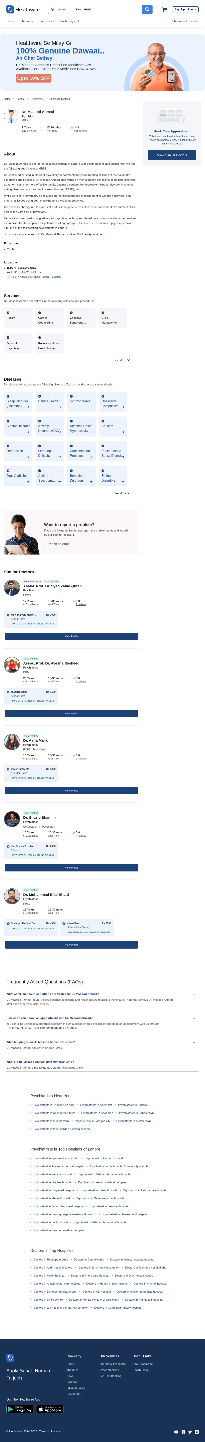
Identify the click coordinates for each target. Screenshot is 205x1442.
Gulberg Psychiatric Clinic (22, 268)
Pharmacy (26, 21)
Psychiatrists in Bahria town (136, 1112)
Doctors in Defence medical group (54, 1291)
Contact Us (73, 1394)
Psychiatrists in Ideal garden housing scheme (62, 1128)
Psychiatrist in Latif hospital (50, 1222)
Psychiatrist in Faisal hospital (98, 1190)
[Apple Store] (49, 1409)
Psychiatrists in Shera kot (96, 1104)
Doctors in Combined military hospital (117, 1307)
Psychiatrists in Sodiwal (133, 1104)
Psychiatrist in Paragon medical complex (58, 1230)
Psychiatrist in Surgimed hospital (53, 1190)
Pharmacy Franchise (185, 21)
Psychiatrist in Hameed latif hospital (124, 1214)
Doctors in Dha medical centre (134, 1275)
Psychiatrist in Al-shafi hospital (104, 1158)
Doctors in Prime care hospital (90, 1275)
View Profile (71, 636)
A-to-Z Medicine (143, 1363)
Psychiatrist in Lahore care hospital (145, 1190)
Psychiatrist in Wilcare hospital (52, 1174)
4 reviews (81, 835)
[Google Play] (19, 1409)
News (69, 1375)
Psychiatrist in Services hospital (109, 1206)
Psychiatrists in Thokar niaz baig (53, 1104)
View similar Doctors (172, 155)
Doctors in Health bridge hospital (107, 1283)
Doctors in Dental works (89, 1259)
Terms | (44, 1431)
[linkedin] (197, 1431)
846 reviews (80, 130)
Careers (71, 1382)
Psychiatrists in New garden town (54, 1112)
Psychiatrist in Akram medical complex (102, 1182)
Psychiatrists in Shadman (97, 1112)
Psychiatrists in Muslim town (51, 1120)
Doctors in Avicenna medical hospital (140, 1291)
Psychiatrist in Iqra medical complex (56, 1158)
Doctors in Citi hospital (96, 1291)
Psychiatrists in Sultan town (133, 1120)
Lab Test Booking (110, 1375)
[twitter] (190, 1431)
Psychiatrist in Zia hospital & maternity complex (120, 1166)
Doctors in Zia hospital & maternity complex (60, 1307)
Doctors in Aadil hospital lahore (52, 1267)
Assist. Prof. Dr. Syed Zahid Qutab (52, 586)
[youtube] (176, 1431)
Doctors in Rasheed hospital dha (145, 1267)
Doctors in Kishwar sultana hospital (132, 1259)
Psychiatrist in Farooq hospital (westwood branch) (64, 1214)
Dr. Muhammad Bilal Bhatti (46, 895)
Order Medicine (109, 1369)
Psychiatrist (37, 99)
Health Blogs (67, 21)
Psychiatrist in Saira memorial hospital (100, 1198)
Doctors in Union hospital (49, 1275)
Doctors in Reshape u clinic (50, 1259)
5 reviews (81, 681)
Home (10, 21)
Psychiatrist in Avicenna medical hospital (58, 1166)
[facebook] (183, 1431)
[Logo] (10, 1357)
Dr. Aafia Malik (35, 740)
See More (120, 360)
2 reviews (81, 604)
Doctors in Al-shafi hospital (150, 1283)
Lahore (21, 99)
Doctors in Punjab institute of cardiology (94, 1299)
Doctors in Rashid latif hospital (144, 1299)
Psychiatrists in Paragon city (92, 1120)
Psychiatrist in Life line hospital (52, 1182)
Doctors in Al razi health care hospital (56, 1283)
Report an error (58, 544)
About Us (72, 1369)
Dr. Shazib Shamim (39, 818)
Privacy (55, 1431)
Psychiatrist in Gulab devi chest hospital (58, 1206)
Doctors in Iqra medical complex (98, 1267)
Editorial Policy (75, 1388)
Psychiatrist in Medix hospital (51, 1198)
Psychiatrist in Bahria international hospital (104, 1174)
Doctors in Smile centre (48, 1299)
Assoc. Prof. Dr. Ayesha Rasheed (51, 663)
